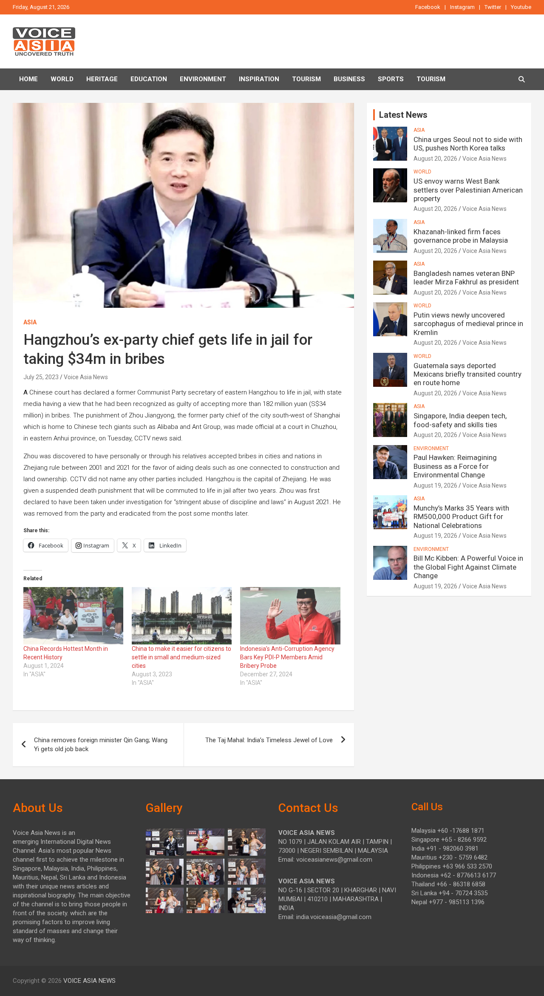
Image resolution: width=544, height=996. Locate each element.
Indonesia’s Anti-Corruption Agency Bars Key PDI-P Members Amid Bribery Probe (287, 657)
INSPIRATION (259, 79)
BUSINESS (349, 79)
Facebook (427, 7)
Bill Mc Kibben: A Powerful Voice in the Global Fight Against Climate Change (468, 567)
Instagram (462, 7)
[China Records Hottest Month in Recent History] (73, 615)
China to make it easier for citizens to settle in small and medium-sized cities (181, 657)
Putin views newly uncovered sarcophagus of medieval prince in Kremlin (468, 324)
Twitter (492, 7)
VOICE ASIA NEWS (89, 981)
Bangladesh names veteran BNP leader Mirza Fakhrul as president (466, 277)
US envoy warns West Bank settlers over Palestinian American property (468, 190)
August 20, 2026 (435, 158)
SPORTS (391, 79)
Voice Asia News (86, 377)
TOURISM (306, 79)
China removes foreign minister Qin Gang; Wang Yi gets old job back (100, 744)
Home (28, 79)
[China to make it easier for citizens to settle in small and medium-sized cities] (182, 615)
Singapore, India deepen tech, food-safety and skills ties (460, 419)
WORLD (422, 172)
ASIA (30, 322)
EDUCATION (148, 79)
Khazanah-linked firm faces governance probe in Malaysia (461, 235)
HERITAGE (102, 79)
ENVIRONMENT (203, 79)
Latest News (403, 115)
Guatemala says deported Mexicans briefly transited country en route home (467, 374)
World (62, 79)
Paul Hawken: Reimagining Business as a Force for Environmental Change (455, 466)
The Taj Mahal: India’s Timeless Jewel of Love (269, 740)
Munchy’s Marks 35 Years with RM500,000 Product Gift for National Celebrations (461, 517)
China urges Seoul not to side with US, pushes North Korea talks (468, 143)
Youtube (521, 7)
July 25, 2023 (41, 377)
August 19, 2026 (435, 485)
